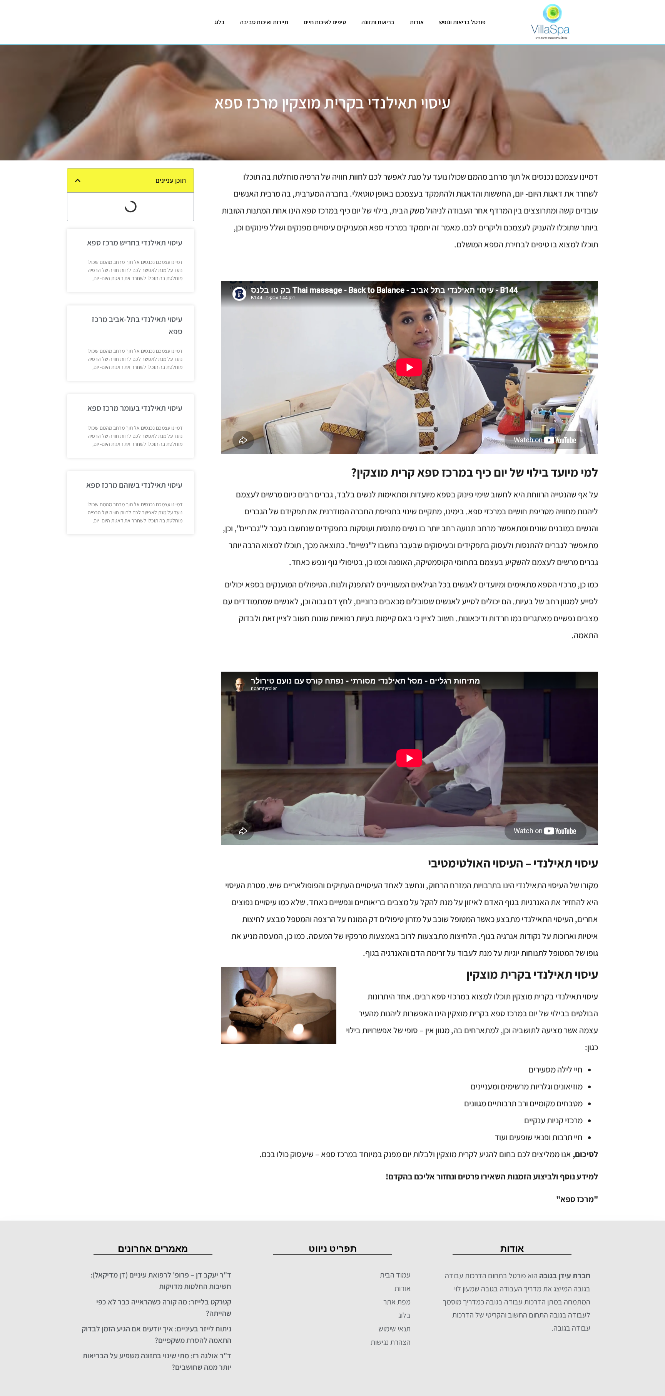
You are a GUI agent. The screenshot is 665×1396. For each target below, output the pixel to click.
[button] (77, 180)
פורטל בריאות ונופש (462, 22)
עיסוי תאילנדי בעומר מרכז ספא (134, 408)
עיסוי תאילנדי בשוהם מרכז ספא (134, 485)
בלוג (219, 22)
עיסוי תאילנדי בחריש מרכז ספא (134, 242)
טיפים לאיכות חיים (325, 22)
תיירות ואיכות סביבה (264, 22)
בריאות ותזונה (377, 22)
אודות (417, 22)
